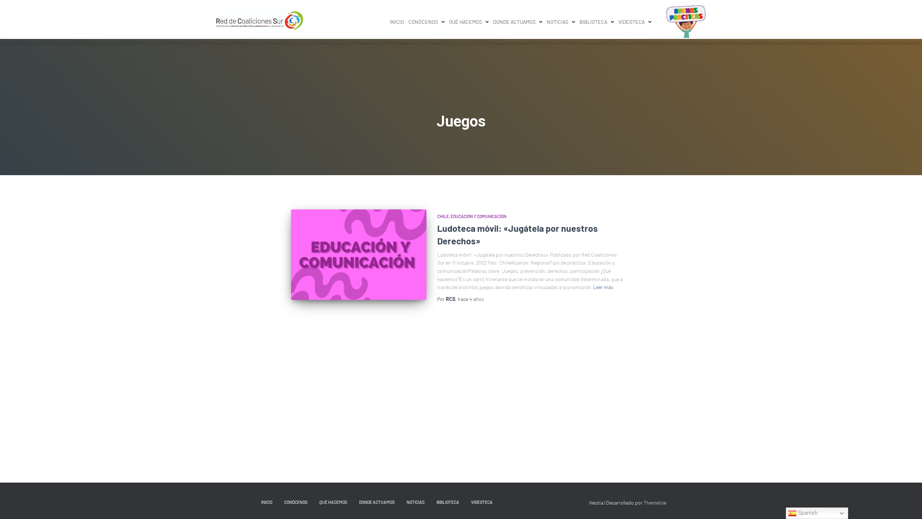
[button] (426, 22)
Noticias (557, 22)
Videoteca (631, 22)
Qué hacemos (465, 22)
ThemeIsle (655, 503)
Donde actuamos (514, 22)
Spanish (807, 512)
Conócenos (423, 22)
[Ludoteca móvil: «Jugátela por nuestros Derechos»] (358, 254)
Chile (443, 216)
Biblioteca (593, 22)
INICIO (397, 22)
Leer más (603, 287)
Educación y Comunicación (478, 216)
